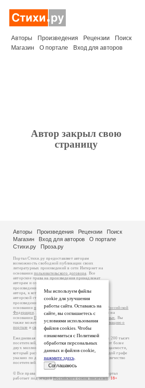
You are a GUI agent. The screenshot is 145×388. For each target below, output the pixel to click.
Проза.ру (52, 246)
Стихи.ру (24, 246)
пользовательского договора (60, 273)
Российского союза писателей (80, 378)
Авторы (21, 38)
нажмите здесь (59, 358)
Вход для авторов (98, 48)
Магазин (22, 48)
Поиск (123, 38)
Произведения (58, 38)
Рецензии (96, 38)
